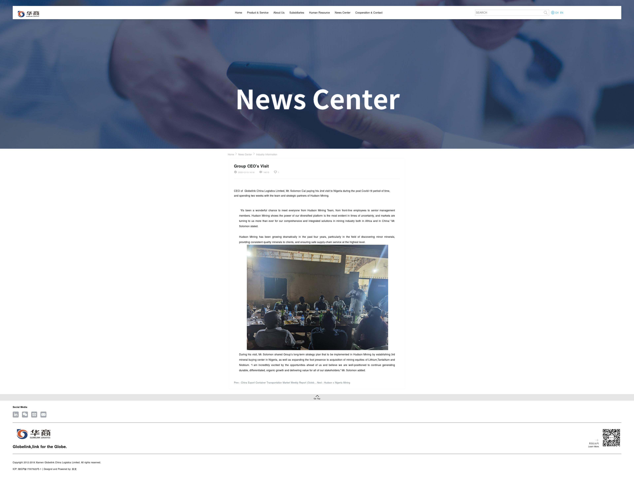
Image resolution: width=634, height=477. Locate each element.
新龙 (74, 469)
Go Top (317, 398)
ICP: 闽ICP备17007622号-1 (27, 469)
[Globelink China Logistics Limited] (28, 14)
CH (557, 12)
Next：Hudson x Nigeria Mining (333, 382)
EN (561, 12)
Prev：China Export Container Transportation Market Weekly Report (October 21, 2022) (275, 382)
